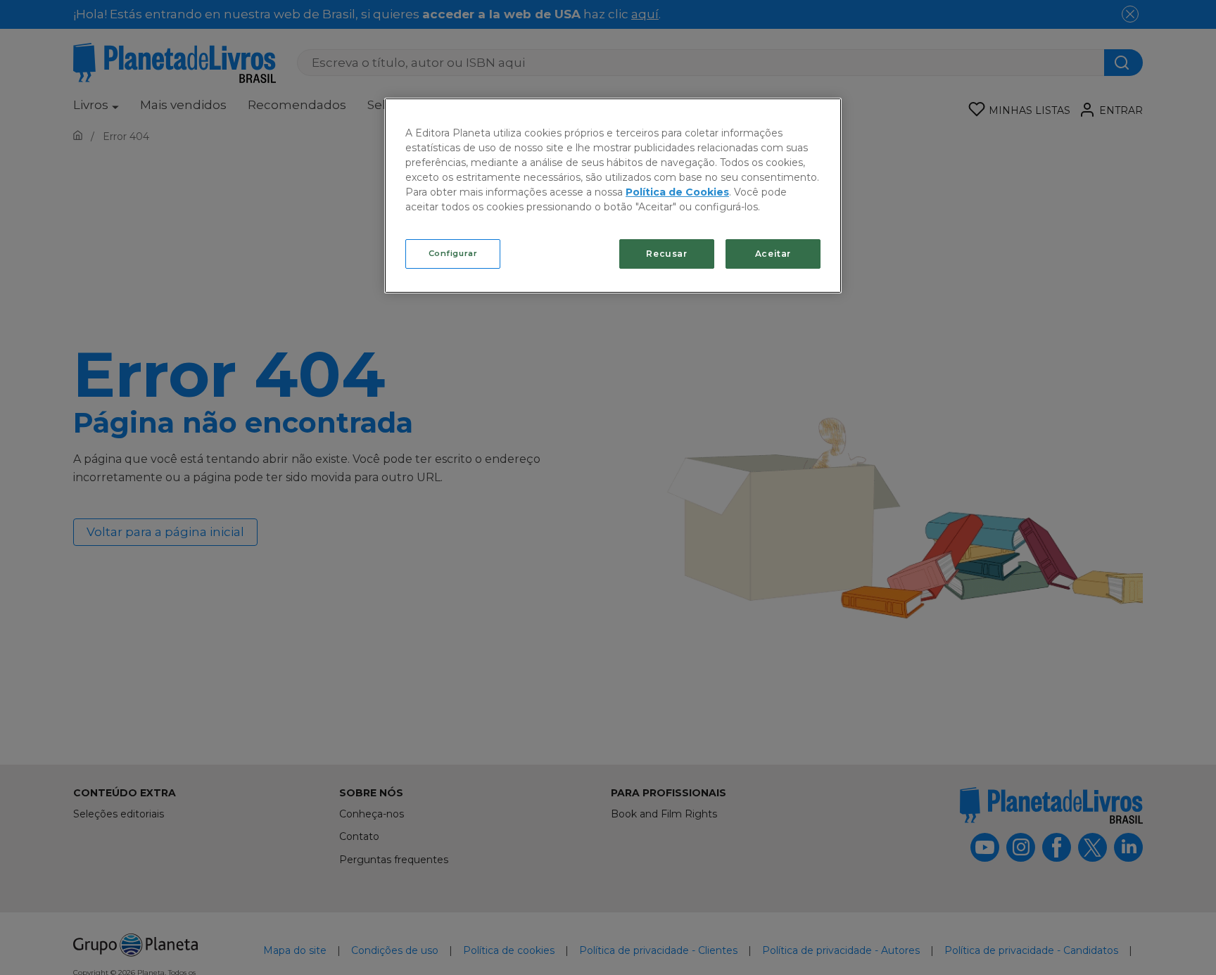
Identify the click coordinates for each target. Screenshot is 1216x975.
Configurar (453, 253)
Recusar (666, 253)
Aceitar (773, 253)
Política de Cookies (677, 192)
